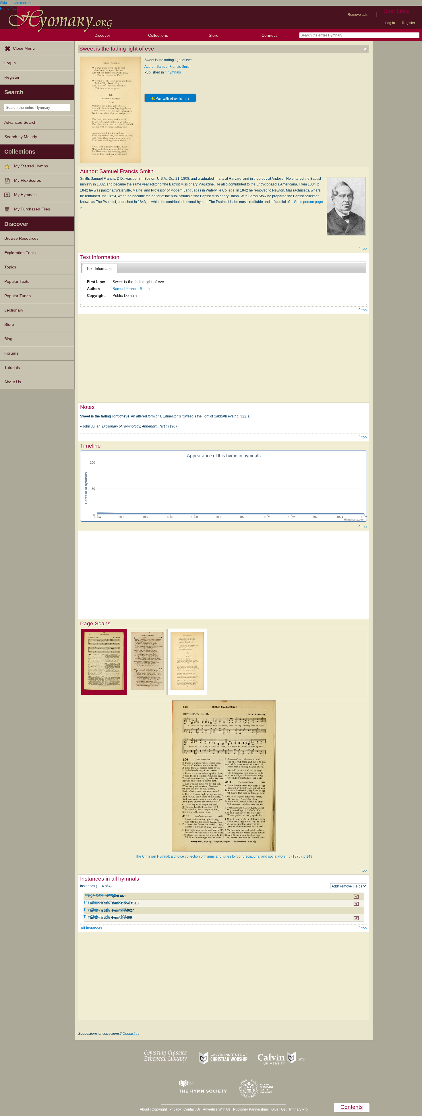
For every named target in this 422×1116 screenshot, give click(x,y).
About (144, 1109)
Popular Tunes (17, 296)
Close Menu (24, 48)
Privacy (175, 1109)
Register (408, 23)
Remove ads (357, 15)
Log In (10, 63)
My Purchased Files (32, 209)
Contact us (131, 1034)
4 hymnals (173, 72)
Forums (11, 353)
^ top (363, 248)
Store (213, 35)
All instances (91, 928)
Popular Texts (16, 281)
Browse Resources (21, 238)
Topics (10, 267)
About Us (12, 382)
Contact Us (192, 1109)
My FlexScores (27, 180)
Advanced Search (20, 122)
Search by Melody (20, 137)
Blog (8, 339)
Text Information (99, 268)
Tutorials (12, 367)
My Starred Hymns (31, 166)
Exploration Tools (20, 253)
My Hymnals (25, 195)
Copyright (159, 1109)
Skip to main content (16, 3)
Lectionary (13, 310)
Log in (390, 23)
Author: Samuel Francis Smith (167, 67)
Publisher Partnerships (251, 1109)
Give (274, 1109)
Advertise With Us (217, 1109)
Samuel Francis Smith (131, 289)
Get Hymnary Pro (294, 1109)
